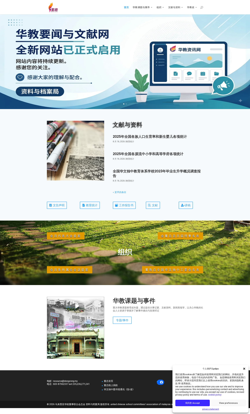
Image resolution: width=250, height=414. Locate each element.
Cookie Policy (214, 394)
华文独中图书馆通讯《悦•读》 (119, 389)
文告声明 (59, 205)
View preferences (228, 403)
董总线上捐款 (111, 385)
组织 (159, 7)
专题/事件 (122, 320)
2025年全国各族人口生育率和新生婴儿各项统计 (150, 136)
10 (82, 353)
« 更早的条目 (119, 192)
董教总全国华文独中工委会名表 (172, 269)
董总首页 (108, 381)
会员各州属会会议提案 (69, 269)
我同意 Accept (192, 403)
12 (87, 353)
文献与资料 (174, 7)
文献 (155, 205)
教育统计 (130, 141)
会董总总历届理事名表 (180, 235)
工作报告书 (126, 205)
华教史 (190, 7)
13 (90, 353)
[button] (244, 368)
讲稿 (188, 205)
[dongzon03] (75, 357)
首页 (126, 7)
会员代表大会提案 (65, 235)
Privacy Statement (210, 409)
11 (85, 353)
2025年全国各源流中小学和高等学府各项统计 (148, 154)
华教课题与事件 (141, 7)
